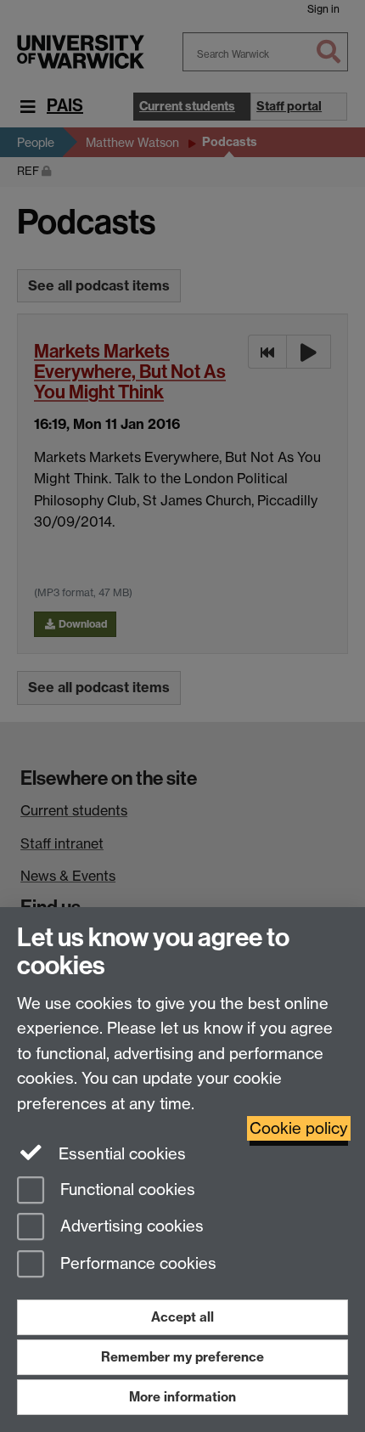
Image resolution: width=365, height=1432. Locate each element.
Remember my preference (182, 1357)
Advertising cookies (130, 1227)
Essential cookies (120, 1154)
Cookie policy (299, 1128)
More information (182, 1397)
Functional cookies (125, 1189)
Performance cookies (136, 1264)
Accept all (182, 1317)
